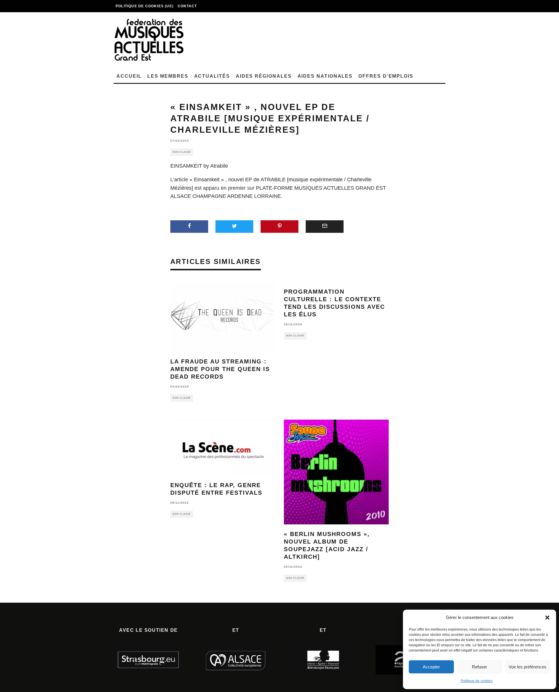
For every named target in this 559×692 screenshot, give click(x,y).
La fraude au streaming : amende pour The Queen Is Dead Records (220, 369)
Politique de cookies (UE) (145, 6)
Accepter (431, 666)
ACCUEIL (128, 76)
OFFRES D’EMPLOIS (385, 76)
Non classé (182, 152)
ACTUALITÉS (212, 76)
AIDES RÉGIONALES (264, 76)
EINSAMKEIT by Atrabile (199, 166)
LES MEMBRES (167, 76)
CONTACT (187, 6)
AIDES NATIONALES (325, 76)
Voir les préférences (527, 666)
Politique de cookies (477, 681)
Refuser (479, 666)
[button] (547, 617)
